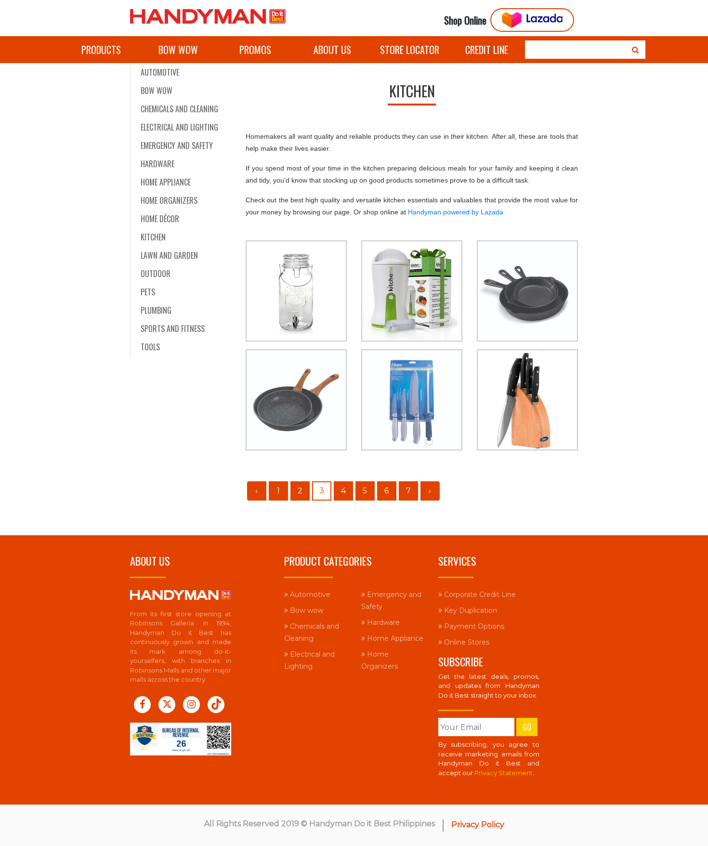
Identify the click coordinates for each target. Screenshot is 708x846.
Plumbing (156, 310)
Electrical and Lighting (179, 127)
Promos (255, 49)
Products (101, 49)
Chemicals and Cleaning (179, 109)
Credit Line (486, 49)
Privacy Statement (503, 773)
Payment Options (473, 626)
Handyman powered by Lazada (455, 212)
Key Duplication (469, 610)
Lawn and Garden (169, 255)
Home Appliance (166, 182)
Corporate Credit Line (479, 594)
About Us (332, 49)
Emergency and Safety (177, 145)
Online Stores (465, 642)
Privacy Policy (477, 824)
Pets (148, 292)
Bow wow (178, 49)
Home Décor (160, 219)
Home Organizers (169, 200)
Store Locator (409, 49)
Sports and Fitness (173, 328)
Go (527, 727)
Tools (150, 347)
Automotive (160, 72)
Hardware (157, 164)
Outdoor (155, 273)
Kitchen (153, 237)
